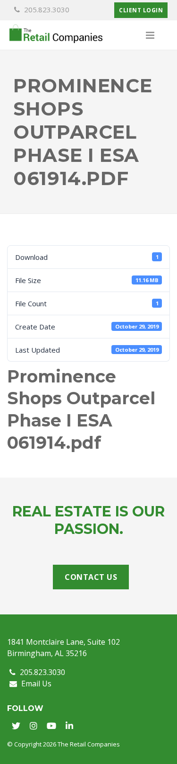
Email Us (35, 683)
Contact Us (91, 577)
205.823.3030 (45, 9)
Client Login (141, 10)
